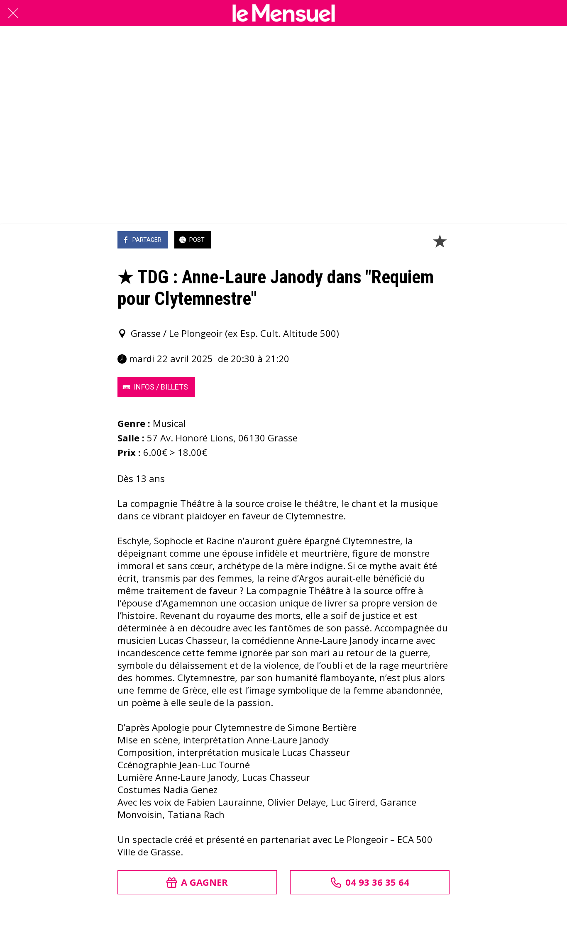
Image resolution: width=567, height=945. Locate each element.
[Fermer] (13, 13)
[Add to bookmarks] (440, 241)
